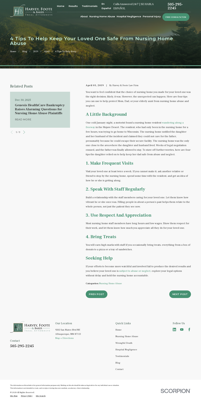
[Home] (31, 10)
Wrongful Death (123, 343)
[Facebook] (189, 329)
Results (73, 6)
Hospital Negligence (126, 349)
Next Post (180, 294)
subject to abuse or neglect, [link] (135, 271)
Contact (119, 369)
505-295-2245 (175, 6)
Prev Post (96, 294)
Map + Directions (64, 338)
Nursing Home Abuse (110, 283)
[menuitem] (14, 396)
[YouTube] (181, 329)
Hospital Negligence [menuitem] (129, 16)
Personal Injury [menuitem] (152, 16)
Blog (117, 362)
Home (60, 6)
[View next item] (24, 132)
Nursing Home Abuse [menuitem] (102, 16)
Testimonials (89, 6)
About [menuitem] (84, 16)
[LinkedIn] (174, 329)
